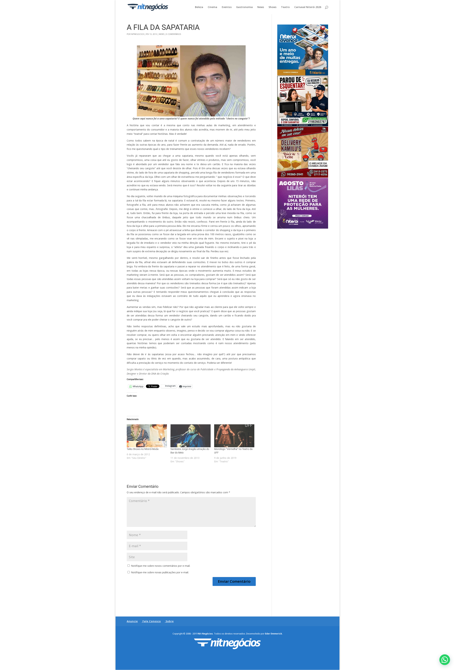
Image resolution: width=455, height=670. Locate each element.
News (260, 7)
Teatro (285, 7)
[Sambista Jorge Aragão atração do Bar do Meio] (190, 435)
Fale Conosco (152, 621)
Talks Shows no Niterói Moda (143, 449)
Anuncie (132, 621)
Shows (272, 7)
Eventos (227, 7)
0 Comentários (173, 34)
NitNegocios (137, 34)
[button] (444, 659)
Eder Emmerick (273, 633)
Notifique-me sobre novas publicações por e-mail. (160, 572)
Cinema (212, 7)
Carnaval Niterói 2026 (307, 7)
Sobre (170, 621)
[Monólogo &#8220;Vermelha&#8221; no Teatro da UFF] (234, 435)
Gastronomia (244, 7)
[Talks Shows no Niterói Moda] (147, 435)
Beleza (199, 7)
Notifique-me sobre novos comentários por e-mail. (160, 565)
